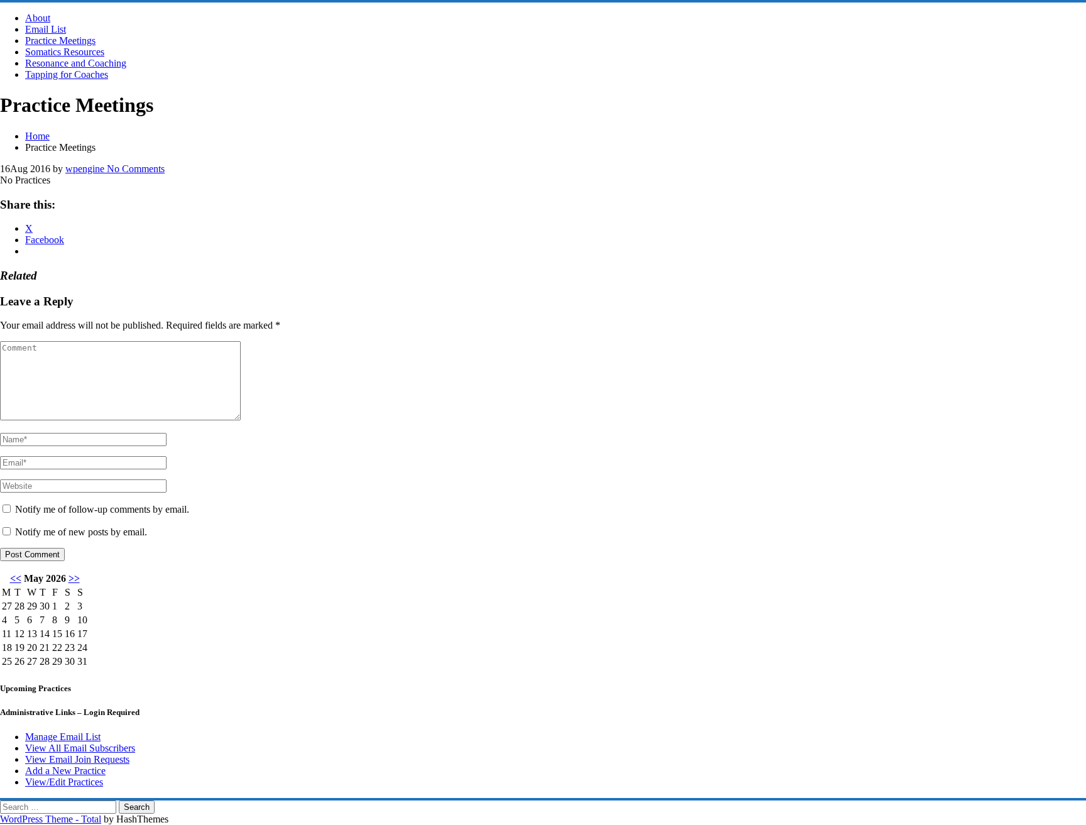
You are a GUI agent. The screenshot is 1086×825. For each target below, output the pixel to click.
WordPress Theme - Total (50, 819)
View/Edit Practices (64, 782)
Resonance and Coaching (75, 63)
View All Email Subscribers (80, 748)
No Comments (134, 168)
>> (74, 578)
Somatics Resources (64, 51)
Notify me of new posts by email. (81, 532)
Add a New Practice (65, 770)
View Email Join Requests (77, 759)
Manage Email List (63, 736)
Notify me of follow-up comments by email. (102, 509)
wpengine (84, 168)
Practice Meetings (60, 40)
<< (15, 578)
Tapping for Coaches (66, 74)
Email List (45, 29)
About (37, 18)
